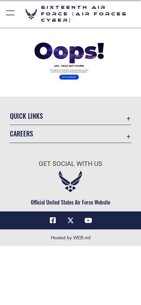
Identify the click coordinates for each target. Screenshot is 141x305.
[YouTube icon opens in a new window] (88, 220)
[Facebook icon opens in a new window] (53, 220)
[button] (10, 14)
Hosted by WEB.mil (71, 237)
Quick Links (26, 116)
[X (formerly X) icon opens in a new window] (70, 220)
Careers (21, 133)
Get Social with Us (70, 164)
